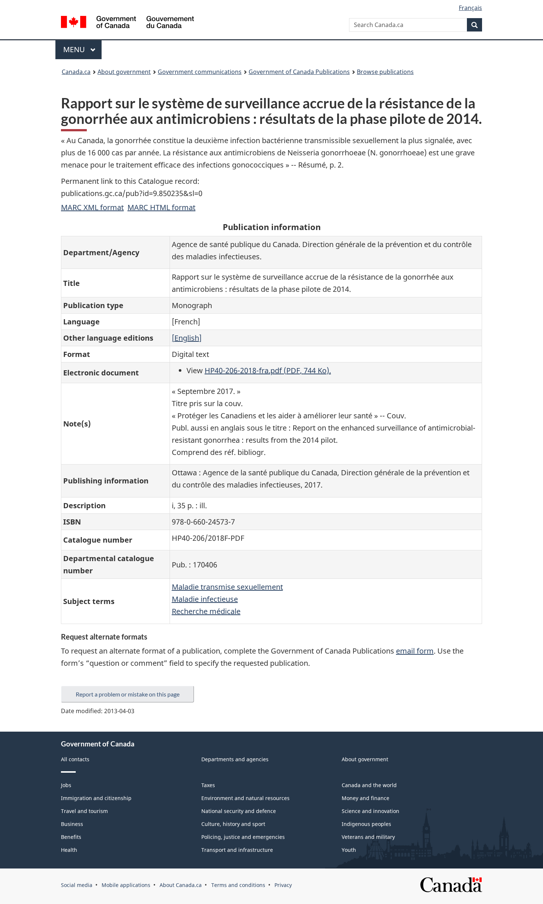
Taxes (208, 785)
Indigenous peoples (366, 823)
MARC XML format (92, 207)
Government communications (200, 72)
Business (72, 823)
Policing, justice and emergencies (243, 836)
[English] (187, 338)
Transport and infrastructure (237, 849)
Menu (75, 49)
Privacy (283, 884)
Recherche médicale (206, 611)
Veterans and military (368, 836)
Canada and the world (369, 785)
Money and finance (365, 798)
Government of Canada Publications (299, 72)
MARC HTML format (161, 207)
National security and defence (238, 810)
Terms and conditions (238, 884)
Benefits (71, 836)
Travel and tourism (84, 810)
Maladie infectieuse (205, 599)
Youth (349, 849)
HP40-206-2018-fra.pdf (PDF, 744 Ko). (268, 370)
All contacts (75, 759)
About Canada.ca (181, 884)
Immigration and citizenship (96, 798)
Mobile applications (126, 884)
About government (124, 72)
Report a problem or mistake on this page (128, 694)
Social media (76, 884)
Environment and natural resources (245, 798)
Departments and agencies (235, 759)
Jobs (66, 785)
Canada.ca (76, 72)
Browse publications (385, 72)
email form (415, 651)
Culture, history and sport (233, 823)
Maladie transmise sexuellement (227, 587)
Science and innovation (370, 810)
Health (69, 849)
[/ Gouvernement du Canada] (127, 23)
